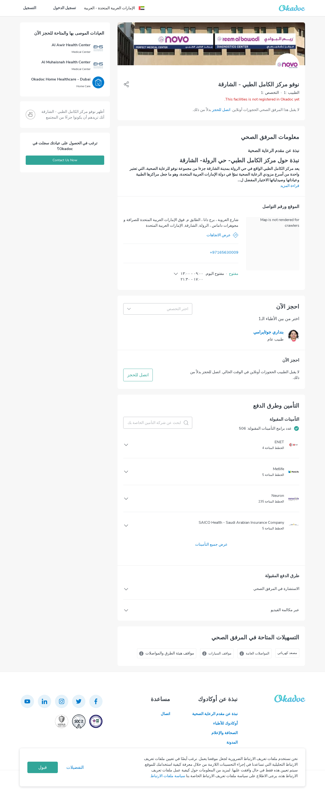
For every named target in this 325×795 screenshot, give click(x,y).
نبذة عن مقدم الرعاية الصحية (215, 713)
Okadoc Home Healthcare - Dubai (60, 79)
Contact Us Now (65, 160)
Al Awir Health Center (71, 45)
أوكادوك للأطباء (225, 723)
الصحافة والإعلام (225, 732)
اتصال (165, 713)
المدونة (232, 742)
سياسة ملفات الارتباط (168, 776)
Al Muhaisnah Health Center (65, 62)
